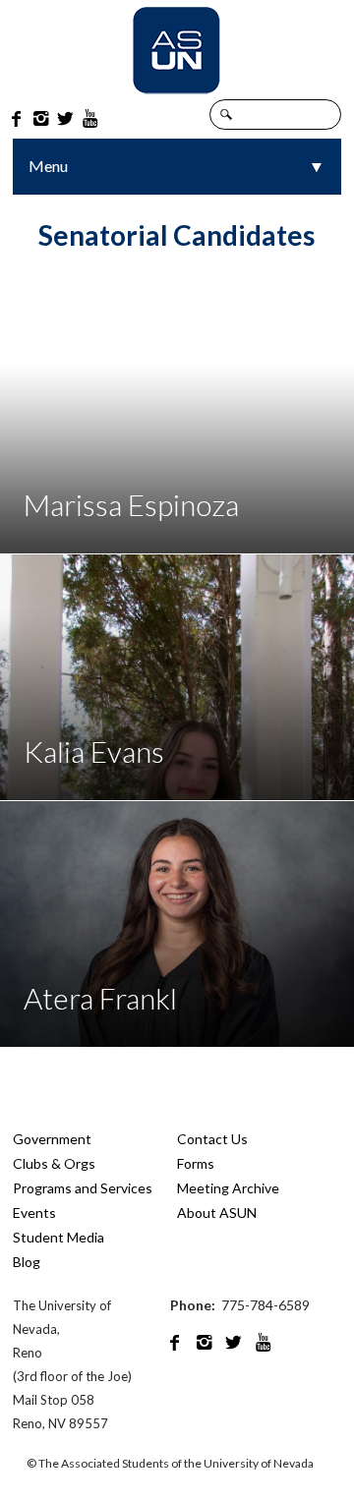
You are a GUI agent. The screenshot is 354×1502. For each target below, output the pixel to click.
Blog (26, 1261)
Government (52, 1138)
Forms (195, 1163)
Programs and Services (82, 1188)
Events (34, 1212)
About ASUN (217, 1212)
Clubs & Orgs (54, 1163)
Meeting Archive (228, 1188)
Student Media (58, 1237)
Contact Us (212, 1138)
